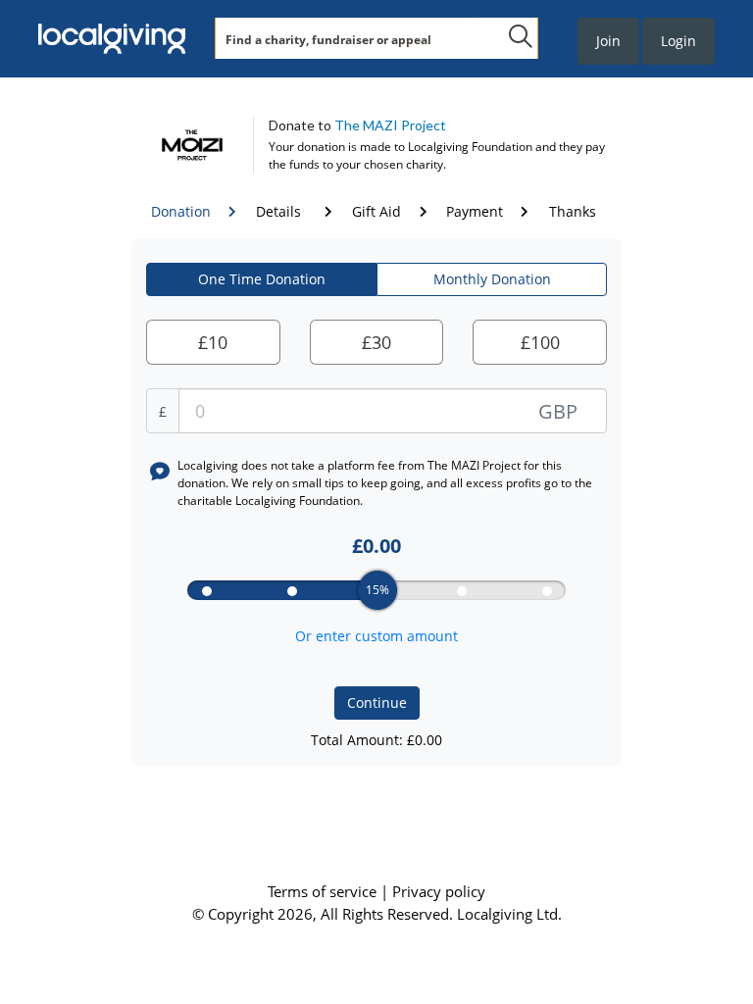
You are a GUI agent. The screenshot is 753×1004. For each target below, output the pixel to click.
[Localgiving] (111, 39)
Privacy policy (438, 891)
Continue (377, 702)
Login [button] (678, 40)
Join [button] (608, 40)
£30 (376, 342)
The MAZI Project (390, 125)
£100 (540, 342)
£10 (212, 342)
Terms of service (324, 891)
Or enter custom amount (376, 636)
